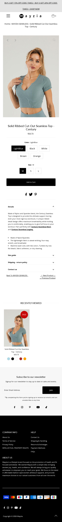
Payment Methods (38, 448)
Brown (23, 156)
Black (32, 148)
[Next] (15, 40)
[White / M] (16, 358)
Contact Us (35, 437)
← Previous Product (48, 278)
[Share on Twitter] (31, 195)
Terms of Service (8, 441)
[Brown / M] (20, 358)
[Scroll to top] (56, 516)
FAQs (33, 451)
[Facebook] (14, 407)
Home (7, 23)
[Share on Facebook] (26, 195)
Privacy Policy (7, 444)
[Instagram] (22, 407)
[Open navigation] (8, 16)
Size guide (12, 255)
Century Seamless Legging (22, 229)
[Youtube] (38, 407)
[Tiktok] (46, 407)
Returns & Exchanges (39, 444)
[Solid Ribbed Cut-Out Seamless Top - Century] (16, 328)
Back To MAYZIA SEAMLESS (16, 275)
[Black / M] (12, 358)
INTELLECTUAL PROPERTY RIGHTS (15, 448)
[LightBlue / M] (8, 358)
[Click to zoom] (54, 40)
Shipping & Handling (39, 441)
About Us (6, 437)
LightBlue (18, 148)
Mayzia (20, 516)
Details (11, 207)
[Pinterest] (29, 407)
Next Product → (49, 275)
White (44, 148)
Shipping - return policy (17, 262)
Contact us (12, 269)
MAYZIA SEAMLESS (20, 23)
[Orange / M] (24, 358)
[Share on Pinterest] (35, 195)
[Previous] (8, 40)
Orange (37, 156)
